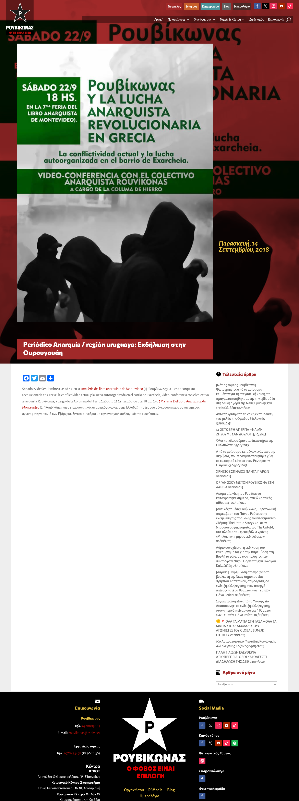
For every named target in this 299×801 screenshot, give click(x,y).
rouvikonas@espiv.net (84, 733)
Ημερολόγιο (149, 796)
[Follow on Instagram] (273, 6)
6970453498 (72, 753)
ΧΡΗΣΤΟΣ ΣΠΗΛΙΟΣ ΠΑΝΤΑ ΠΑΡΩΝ (242, 472)
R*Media (155, 790)
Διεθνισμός (256, 19)
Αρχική (158, 19)
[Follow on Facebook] (257, 6)
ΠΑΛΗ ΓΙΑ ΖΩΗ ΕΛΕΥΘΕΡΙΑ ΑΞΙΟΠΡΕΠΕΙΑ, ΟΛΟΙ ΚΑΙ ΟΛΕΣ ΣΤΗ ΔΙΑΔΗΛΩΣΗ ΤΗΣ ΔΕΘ (242, 657)
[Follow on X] (265, 6)
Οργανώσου (134, 790)
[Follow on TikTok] (290, 6)
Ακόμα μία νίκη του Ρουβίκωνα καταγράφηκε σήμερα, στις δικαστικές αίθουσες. (244, 498)
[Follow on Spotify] (234, 743)
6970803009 (91, 726)
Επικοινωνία (276, 19)
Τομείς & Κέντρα (230, 19)
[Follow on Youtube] (281, 6)
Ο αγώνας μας (202, 19)
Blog (171, 790)
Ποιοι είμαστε (176, 19)
